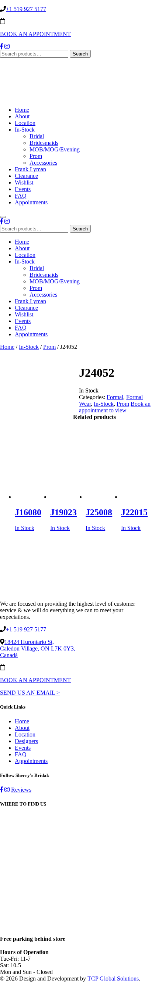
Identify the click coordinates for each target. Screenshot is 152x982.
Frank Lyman (30, 169)
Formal (115, 397)
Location (25, 123)
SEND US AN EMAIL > (30, 692)
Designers (26, 741)
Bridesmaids (44, 143)
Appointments (31, 202)
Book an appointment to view (115, 407)
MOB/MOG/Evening (55, 149)
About (22, 116)
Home (22, 110)
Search (80, 54)
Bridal (37, 136)
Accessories (43, 163)
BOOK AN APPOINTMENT (35, 34)
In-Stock (25, 129)
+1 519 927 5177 (26, 9)
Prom (36, 156)
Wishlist (24, 182)
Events (23, 189)
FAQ (21, 196)
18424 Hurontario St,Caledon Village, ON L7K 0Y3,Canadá (37, 648)
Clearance (26, 176)
